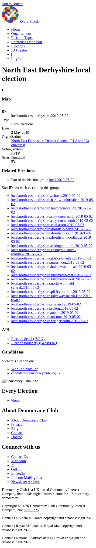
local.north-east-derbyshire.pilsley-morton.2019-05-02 (50, 292)
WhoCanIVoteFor (24, 369)
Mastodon (18, 461)
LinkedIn (18, 473)
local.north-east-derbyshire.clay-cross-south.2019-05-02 (52, 221)
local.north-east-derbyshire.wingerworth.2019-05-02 (49, 321)
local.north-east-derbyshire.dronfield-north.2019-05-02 (51, 229)
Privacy (16, 424)
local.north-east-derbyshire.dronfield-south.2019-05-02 (51, 233)
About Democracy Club (29, 420)
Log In (16, 59)
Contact (17, 433)
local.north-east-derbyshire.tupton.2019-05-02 (45, 313)
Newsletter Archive (25, 482)
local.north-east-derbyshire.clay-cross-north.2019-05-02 (52, 216)
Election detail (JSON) (28, 339)
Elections (18, 46)
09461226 (31, 510)
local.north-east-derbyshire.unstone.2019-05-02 (46, 317)
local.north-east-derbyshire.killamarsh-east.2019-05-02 (51, 275)
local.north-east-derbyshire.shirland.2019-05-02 (46, 304)
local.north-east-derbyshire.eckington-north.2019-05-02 (52, 246)
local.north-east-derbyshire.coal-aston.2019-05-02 (47, 225)
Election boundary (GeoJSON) (34, 343)
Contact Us (19, 457)
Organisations (21, 34)
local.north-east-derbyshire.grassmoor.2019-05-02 (47, 262)
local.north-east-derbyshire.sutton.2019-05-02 (44, 308)
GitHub (16, 469)
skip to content (12, 4)
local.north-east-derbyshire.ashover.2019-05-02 (45, 196)
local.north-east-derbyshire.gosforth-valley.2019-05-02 (51, 258)
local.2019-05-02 (61, 180)
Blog (14, 429)
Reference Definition (26, 42)
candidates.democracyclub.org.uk (35, 373)
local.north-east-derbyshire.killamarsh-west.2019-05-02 (51, 279)
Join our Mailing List (26, 478)
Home (15, 29)
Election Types (22, 38)
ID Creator (19, 50)
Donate (16, 437)
